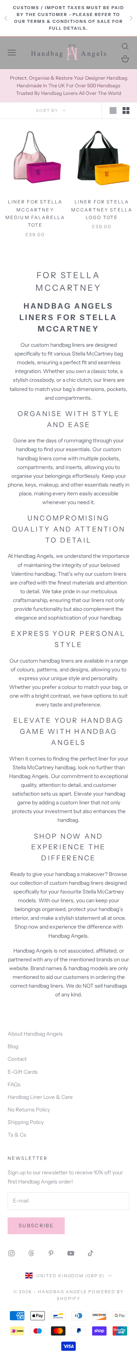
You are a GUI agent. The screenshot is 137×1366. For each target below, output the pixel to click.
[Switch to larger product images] (113, 110)
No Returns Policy (29, 1109)
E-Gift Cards (23, 1071)
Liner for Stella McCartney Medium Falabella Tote (35, 213)
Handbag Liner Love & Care (40, 1097)
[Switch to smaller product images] (126, 110)
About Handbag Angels (35, 1033)
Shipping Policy (26, 1122)
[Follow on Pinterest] (51, 1253)
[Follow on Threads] (31, 1253)
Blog (13, 1046)
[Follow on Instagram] (11, 1253)
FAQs (14, 1084)
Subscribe (36, 1225)
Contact (17, 1058)
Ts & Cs (17, 1134)
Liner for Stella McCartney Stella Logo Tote (102, 209)
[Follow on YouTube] (71, 1253)
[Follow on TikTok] (90, 1253)
